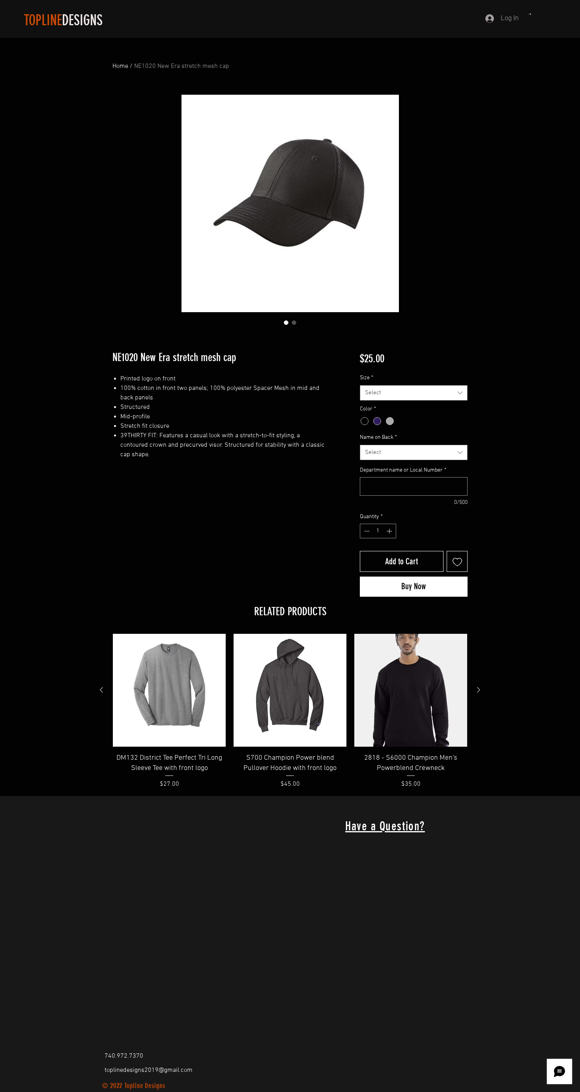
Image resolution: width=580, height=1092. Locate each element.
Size (366, 378)
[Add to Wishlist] (457, 561)
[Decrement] (366, 531)
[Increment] (390, 531)
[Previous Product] (101, 690)
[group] (290, 711)
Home (120, 66)
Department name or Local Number (403, 470)
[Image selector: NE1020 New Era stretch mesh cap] (286, 322)
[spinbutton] (378, 531)
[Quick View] (169, 690)
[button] (529, 14)
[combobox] (414, 393)
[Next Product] (478, 690)
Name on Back (378, 437)
